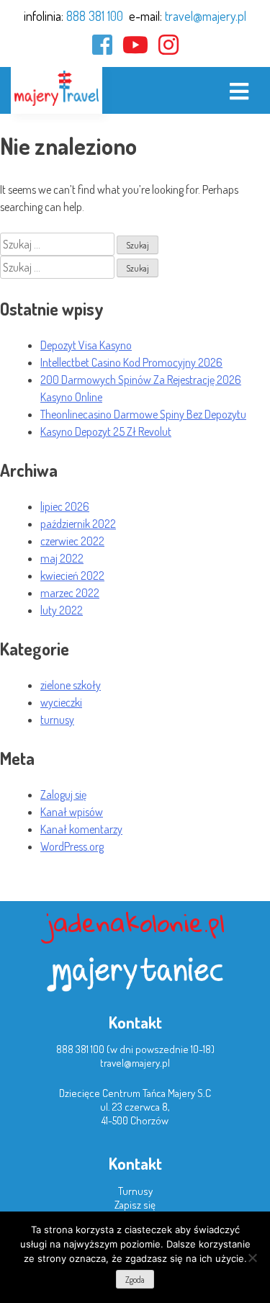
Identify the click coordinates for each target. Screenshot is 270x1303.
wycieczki (61, 702)
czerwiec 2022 (72, 541)
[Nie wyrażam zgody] (252, 1257)
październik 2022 (78, 523)
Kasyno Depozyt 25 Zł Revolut (105, 431)
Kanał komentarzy (81, 829)
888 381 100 (94, 16)
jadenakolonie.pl (135, 922)
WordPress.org (72, 846)
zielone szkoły (70, 685)
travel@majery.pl (205, 16)
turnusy (57, 719)
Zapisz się (135, 1205)
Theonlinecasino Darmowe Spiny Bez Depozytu (143, 414)
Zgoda (135, 1279)
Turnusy (135, 1191)
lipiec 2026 (64, 506)
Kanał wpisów (71, 812)
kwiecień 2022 (72, 575)
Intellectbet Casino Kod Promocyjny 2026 (131, 362)
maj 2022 (62, 558)
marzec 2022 (69, 593)
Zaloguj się (63, 794)
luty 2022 (61, 610)
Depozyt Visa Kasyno (86, 345)
